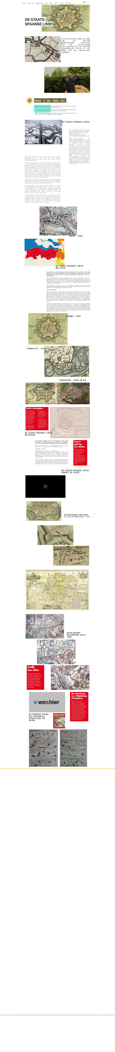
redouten (42, 187)
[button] (46, 3)
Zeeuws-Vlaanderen (79, 139)
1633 (41, 175)
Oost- (80, 143)
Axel (79, 148)
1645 (37, 177)
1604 (53, 174)
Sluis (41, 159)
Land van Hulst (50, 175)
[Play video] (67, 80)
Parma (37, 156)
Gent (88, 149)
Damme (78, 149)
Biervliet (45, 159)
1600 (31, 167)
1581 (29, 156)
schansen (88, 151)
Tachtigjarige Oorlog (79, 132)
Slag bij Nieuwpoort (41, 172)
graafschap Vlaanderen (83, 136)
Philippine (35, 170)
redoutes (74, 152)
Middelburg (84, 149)
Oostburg (74, 148)
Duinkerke (30, 171)
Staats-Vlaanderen (79, 138)
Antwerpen (77, 142)
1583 (40, 158)
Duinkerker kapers (47, 171)
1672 (52, 201)
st (84, 148)
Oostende (72, 149)
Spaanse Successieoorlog (74, 134)
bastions (28, 187)
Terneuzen (52, 159)
